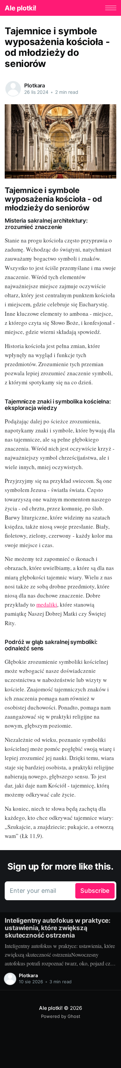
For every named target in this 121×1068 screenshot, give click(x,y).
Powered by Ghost (60, 1016)
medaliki (46, 604)
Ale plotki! (20, 8)
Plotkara (34, 85)
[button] (110, 7)
